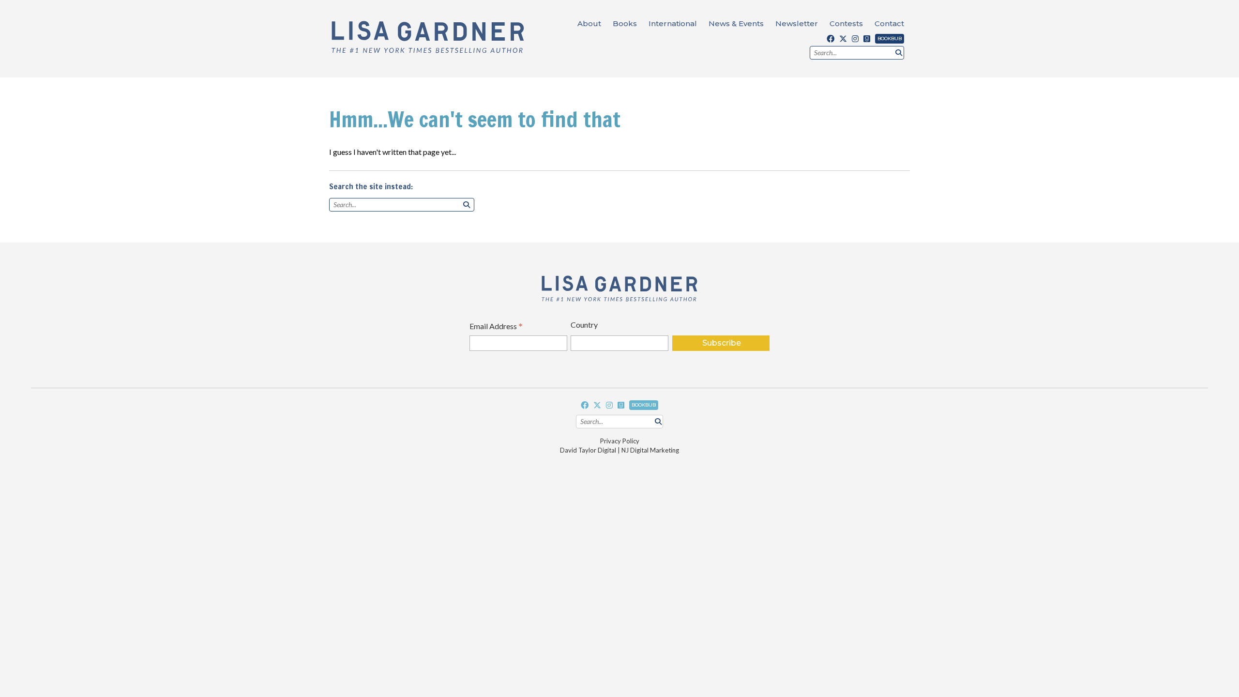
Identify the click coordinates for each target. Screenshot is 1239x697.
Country (584, 324)
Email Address (496, 327)
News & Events (736, 23)
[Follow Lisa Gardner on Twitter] (843, 38)
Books (625, 23)
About (589, 23)
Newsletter (796, 23)
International (673, 23)
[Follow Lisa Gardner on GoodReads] (866, 38)
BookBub (889, 38)
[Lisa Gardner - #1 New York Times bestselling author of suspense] (428, 37)
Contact (889, 23)
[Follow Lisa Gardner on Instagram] (855, 38)
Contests (846, 23)
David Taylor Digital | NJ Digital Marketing (619, 450)
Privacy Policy (619, 441)
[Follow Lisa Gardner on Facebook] (830, 38)
